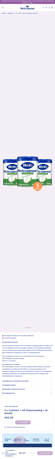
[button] (2, 7)
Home (3, 13)
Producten (10, 13)
